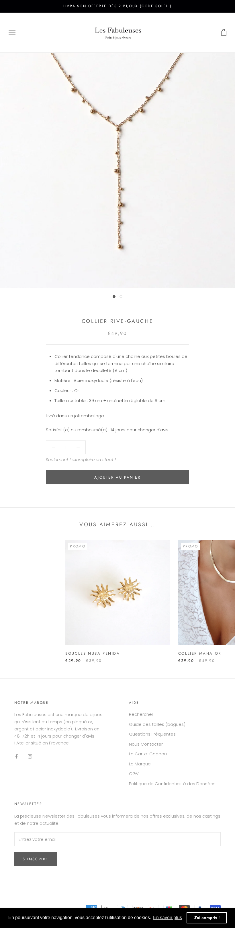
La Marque (140, 764)
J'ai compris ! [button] (207, 917)
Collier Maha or (199, 653)
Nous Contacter (146, 744)
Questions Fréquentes (152, 734)
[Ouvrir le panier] (223, 32)
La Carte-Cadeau (148, 754)
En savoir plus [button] (167, 917)
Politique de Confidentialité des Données (172, 784)
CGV (134, 774)
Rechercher (141, 714)
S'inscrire (35, 859)
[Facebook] (16, 756)
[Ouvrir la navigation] (12, 32)
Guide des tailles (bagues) (157, 724)
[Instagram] (30, 756)
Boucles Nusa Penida (92, 653)
